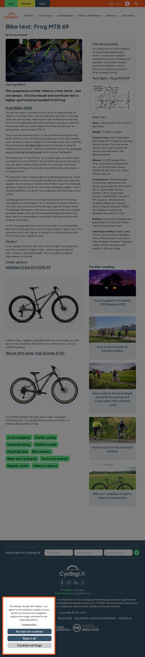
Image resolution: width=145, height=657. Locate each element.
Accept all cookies (29, 631)
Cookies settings (29, 645)
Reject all (29, 638)
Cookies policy (29, 624)
